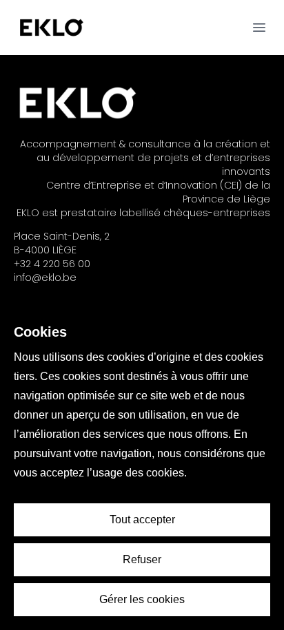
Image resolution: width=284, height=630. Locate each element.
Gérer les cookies (142, 599)
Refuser (142, 559)
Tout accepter (142, 519)
